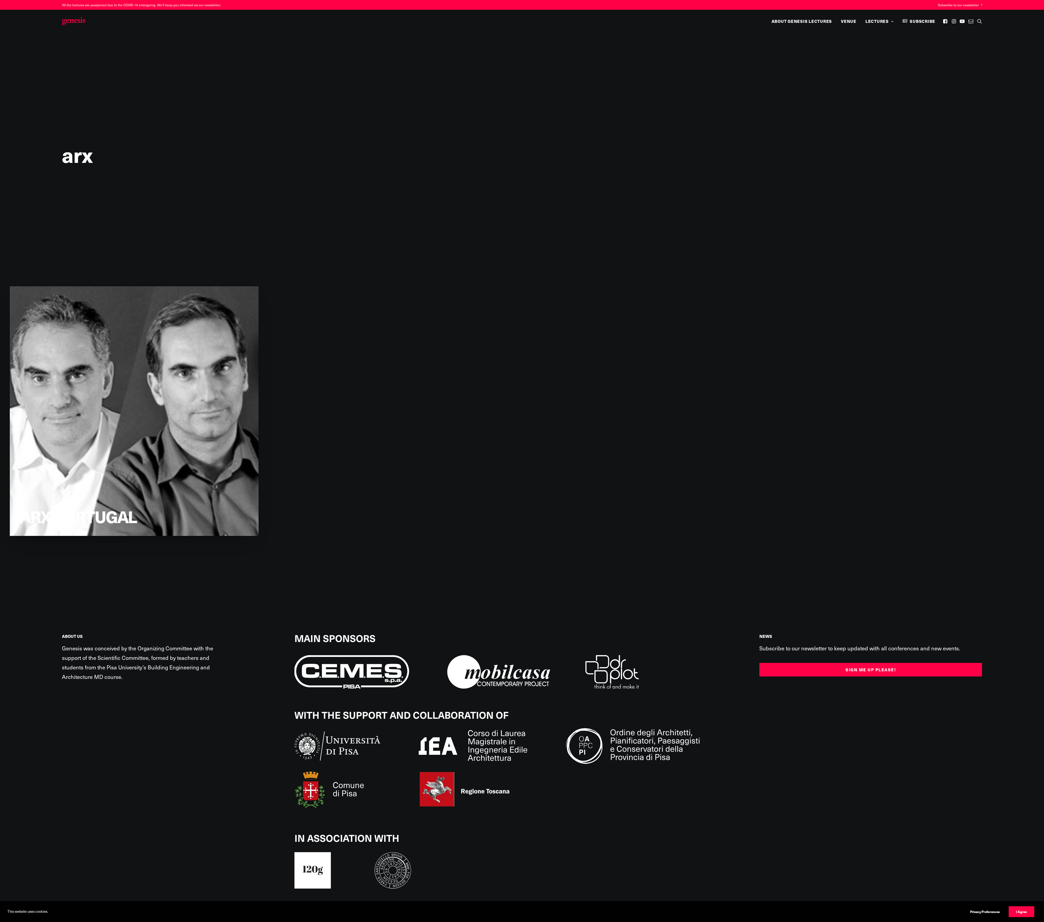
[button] (945, 21)
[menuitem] (960, 5)
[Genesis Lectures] (73, 21)
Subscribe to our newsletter (958, 4)
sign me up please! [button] (871, 670)
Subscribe (922, 21)
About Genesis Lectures (802, 21)
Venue (848, 21)
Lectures (877, 21)
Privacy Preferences (985, 911)
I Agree (1021, 911)
